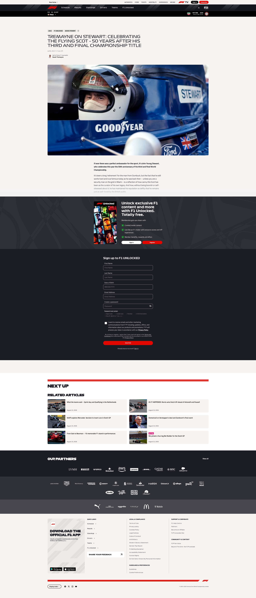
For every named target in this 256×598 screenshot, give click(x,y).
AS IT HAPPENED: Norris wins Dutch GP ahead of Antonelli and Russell (174, 402)
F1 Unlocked (128, 7)
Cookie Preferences (136, 572)
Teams (115, 7)
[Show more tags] (78, 31)
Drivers (103, 7)
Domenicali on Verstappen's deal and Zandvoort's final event (171, 418)
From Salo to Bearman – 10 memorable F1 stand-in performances (91, 433)
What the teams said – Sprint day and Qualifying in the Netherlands (91, 402)
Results (77, 7)
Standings (90, 7)
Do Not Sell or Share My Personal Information (145, 559)
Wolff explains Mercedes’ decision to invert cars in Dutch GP (89, 418)
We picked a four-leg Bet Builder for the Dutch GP (167, 436)
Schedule (65, 7)
